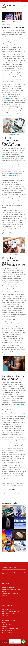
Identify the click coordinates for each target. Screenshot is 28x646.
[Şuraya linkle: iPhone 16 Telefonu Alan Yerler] (20, 523)
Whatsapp (5, 595)
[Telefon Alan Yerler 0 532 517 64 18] (11, 5)
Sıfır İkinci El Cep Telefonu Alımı (10, 593)
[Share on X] (9, 494)
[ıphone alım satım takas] (12, 16)
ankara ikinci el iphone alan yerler (10, 611)
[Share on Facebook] (4, 494)
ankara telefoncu (12, 481)
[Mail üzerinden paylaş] (23, 494)
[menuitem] (25, 5)
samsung (4, 626)
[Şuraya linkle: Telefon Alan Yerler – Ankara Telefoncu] (8, 546)
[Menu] (25, 5)
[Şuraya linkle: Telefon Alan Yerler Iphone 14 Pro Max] (8, 523)
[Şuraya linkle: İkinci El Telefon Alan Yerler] (8, 535)
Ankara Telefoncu (6, 616)
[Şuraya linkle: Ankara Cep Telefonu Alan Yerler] (20, 511)
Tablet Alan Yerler (7, 630)
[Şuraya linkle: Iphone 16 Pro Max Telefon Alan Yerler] (20, 535)
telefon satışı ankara (17, 485)
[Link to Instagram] (25, 644)
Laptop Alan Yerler (7, 624)
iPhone (4, 622)
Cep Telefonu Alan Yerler (8, 620)
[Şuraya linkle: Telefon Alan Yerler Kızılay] (8, 511)
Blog (3, 618)
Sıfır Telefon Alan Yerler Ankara (10, 628)
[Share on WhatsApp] (18, 494)
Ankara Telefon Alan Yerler (9, 614)
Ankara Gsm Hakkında (8, 587)
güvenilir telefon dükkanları (15, 483)
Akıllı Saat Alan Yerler (7, 609)
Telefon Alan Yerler (7, 24)
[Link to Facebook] (22, 644)
